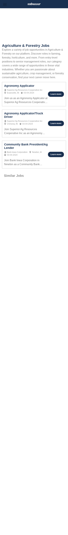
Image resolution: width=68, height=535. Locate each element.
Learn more (56, 94)
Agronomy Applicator (19, 85)
